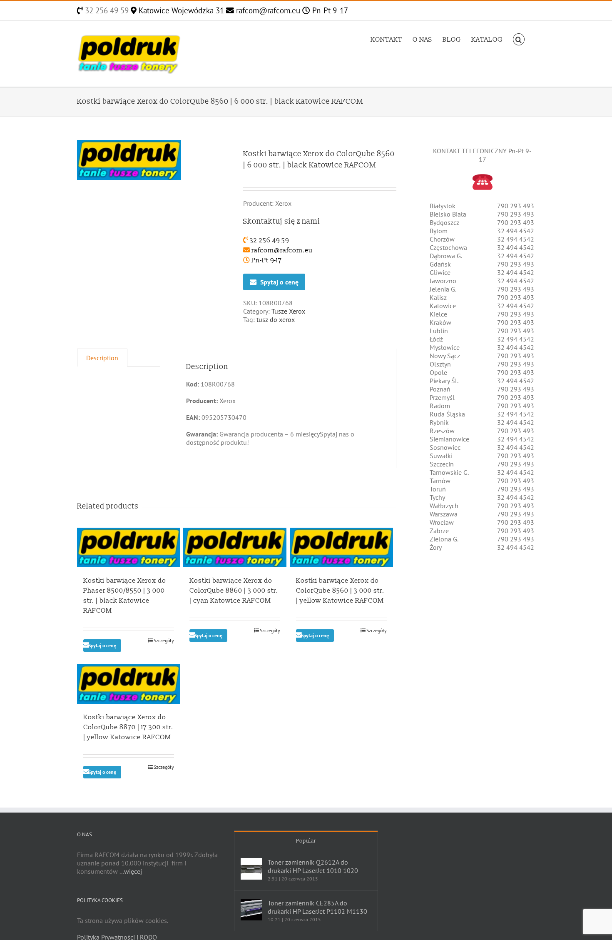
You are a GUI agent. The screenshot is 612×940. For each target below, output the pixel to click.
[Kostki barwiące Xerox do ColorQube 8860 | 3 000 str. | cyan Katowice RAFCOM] (234, 547)
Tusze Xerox (288, 311)
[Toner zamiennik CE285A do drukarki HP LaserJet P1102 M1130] (251, 909)
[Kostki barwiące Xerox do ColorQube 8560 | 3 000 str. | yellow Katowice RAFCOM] (341, 547)
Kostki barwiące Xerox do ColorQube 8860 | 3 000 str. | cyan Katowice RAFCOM (233, 590)
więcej (133, 871)
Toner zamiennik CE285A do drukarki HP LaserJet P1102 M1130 (317, 907)
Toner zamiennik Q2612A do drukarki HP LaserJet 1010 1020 (313, 866)
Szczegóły (164, 640)
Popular (306, 841)
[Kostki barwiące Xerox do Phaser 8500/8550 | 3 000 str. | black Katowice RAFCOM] (128, 547)
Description (102, 358)
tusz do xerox (275, 319)
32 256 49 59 (106, 10)
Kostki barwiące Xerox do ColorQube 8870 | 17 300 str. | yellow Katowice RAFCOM (128, 727)
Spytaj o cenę (279, 282)
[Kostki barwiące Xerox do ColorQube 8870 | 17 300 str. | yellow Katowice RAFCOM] (128, 684)
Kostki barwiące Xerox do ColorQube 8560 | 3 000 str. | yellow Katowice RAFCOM (340, 590)
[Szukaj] (519, 39)
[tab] (102, 358)
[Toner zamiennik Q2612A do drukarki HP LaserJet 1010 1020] (251, 869)
